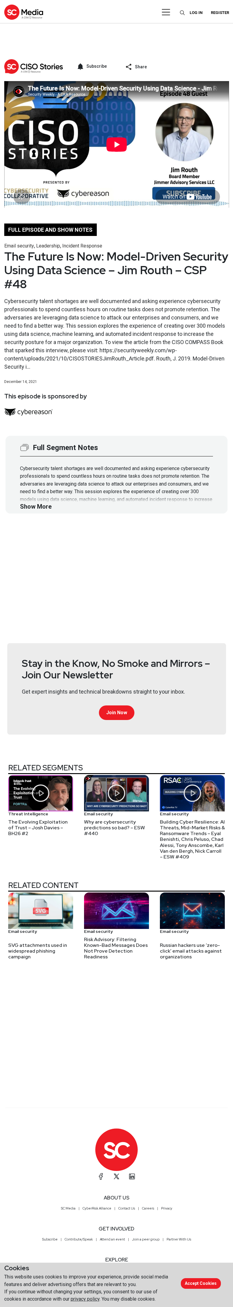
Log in (196, 12)
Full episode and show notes (50, 230)
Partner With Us (179, 1239)
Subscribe (50, 1239)
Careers (148, 1208)
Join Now (116, 712)
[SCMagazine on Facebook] (101, 1176)
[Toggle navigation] (166, 12)
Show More (36, 506)
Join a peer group (146, 1239)
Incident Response (82, 246)
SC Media (68, 1208)
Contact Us (126, 1208)
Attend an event (112, 1239)
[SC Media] (23, 12)
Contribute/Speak (79, 1239)
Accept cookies (201, 1283)
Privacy (166, 1208)
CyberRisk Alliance (97, 1208)
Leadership (48, 246)
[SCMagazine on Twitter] (116, 1176)
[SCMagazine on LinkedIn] (132, 1176)
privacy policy (85, 1299)
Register (220, 12)
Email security (19, 246)
